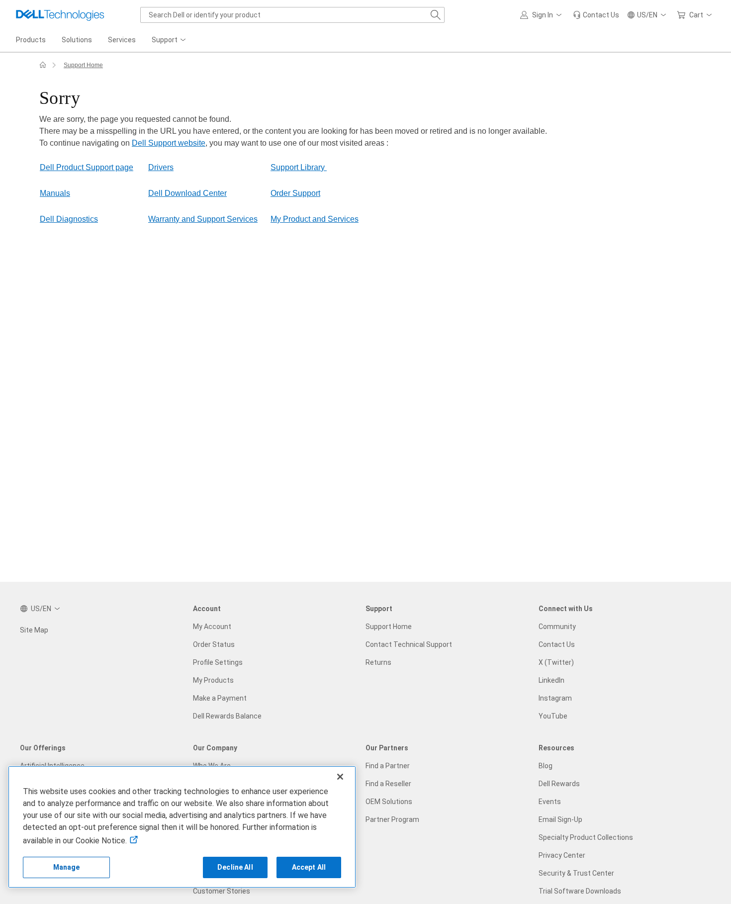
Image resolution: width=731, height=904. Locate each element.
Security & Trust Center (576, 873)
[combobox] (292, 15)
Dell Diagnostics (69, 219)
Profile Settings (218, 662)
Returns (378, 662)
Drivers (161, 167)
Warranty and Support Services (203, 219)
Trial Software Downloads (580, 891)
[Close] (340, 777)
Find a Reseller (388, 784)
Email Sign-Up (560, 819)
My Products (213, 680)
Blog (545, 766)
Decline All (235, 867)
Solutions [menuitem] (77, 40)
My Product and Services (315, 219)
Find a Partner (388, 766)
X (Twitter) (556, 662)
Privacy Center (562, 855)
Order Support (295, 193)
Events (550, 802)
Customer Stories (221, 891)
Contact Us (557, 644)
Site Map (34, 630)
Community (557, 627)
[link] (596, 15)
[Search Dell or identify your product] (435, 14)
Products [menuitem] (31, 40)
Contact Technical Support (409, 644)
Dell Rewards (559, 784)
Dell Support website (168, 143)
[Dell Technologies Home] (60, 15)
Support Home (83, 65)
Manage (66, 867)
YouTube (553, 716)
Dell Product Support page (86, 167)
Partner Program (392, 819)
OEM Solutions (389, 802)
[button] (542, 15)
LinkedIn (551, 680)
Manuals (55, 193)
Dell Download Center (187, 193)
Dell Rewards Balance (227, 716)
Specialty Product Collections (586, 837)
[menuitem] (169, 40)
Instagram (555, 698)
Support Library (299, 167)
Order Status (214, 644)
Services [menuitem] (122, 40)
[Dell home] (42, 65)
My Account (212, 627)
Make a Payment (220, 698)
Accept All (309, 867)
